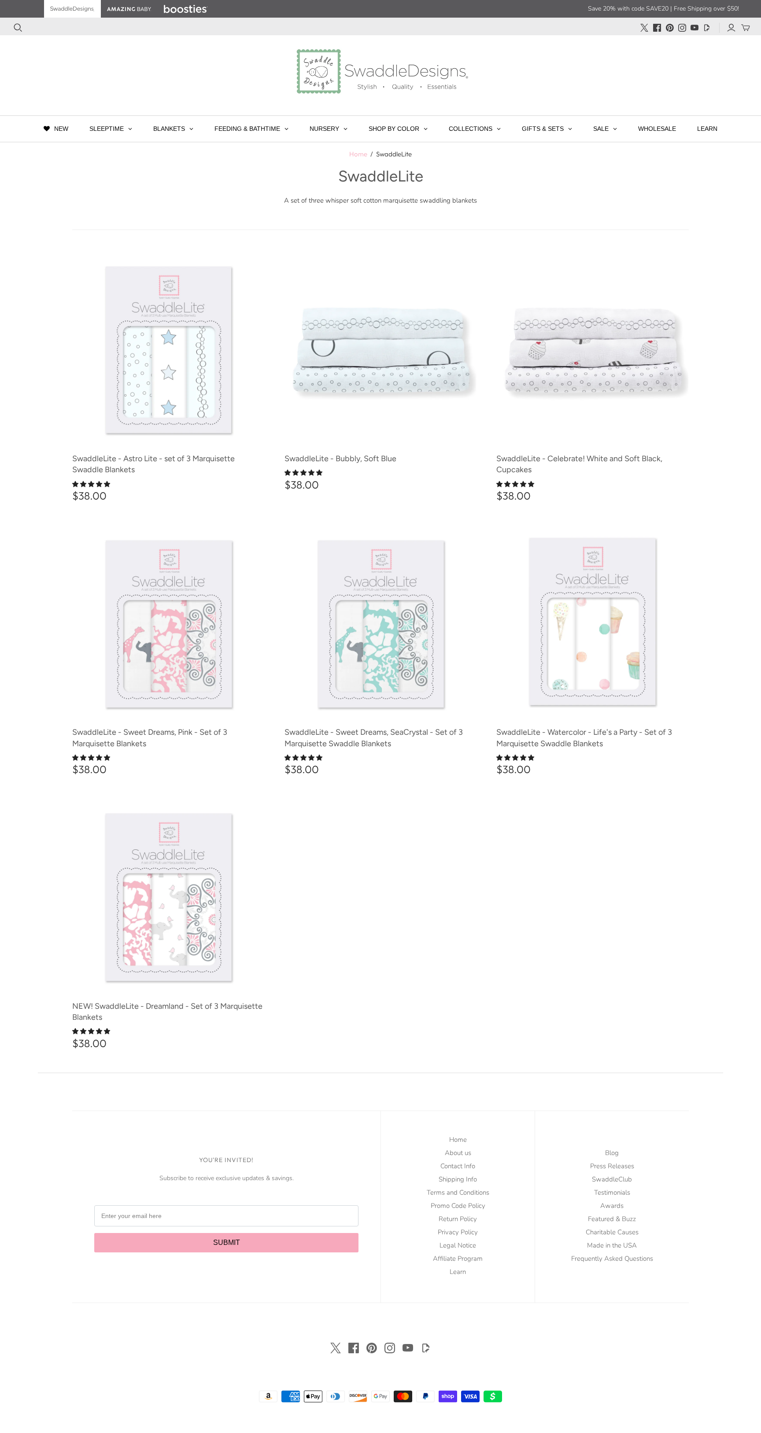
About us (458, 1152)
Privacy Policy (458, 1232)
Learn (458, 1271)
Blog (612, 1152)
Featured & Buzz (612, 1219)
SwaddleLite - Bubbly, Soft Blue (340, 458)
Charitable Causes (612, 1232)
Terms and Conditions (458, 1192)
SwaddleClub (612, 1179)
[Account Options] (731, 27)
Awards (612, 1205)
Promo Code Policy (458, 1205)
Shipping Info (458, 1179)
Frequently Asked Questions (612, 1258)
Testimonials (612, 1192)
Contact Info (457, 1166)
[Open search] (18, 27)
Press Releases (612, 1166)
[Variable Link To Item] (168, 348)
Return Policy (458, 1219)
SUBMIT (226, 1242)
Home (358, 154)
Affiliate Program (458, 1258)
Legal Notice (458, 1245)
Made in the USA (612, 1245)
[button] (92, 484)
